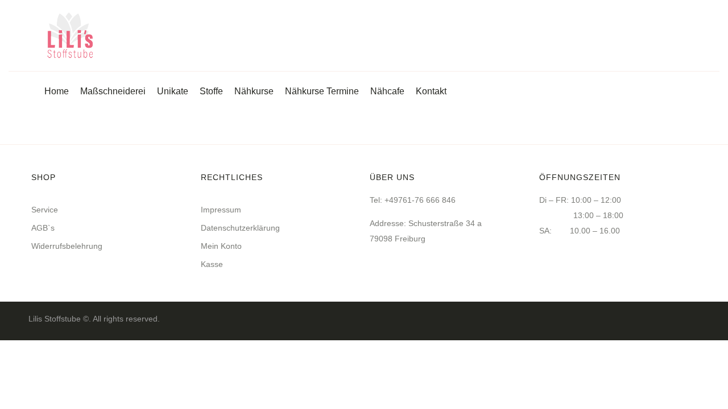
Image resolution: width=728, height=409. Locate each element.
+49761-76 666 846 (420, 199)
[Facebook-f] (695, 318)
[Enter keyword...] (687, 37)
